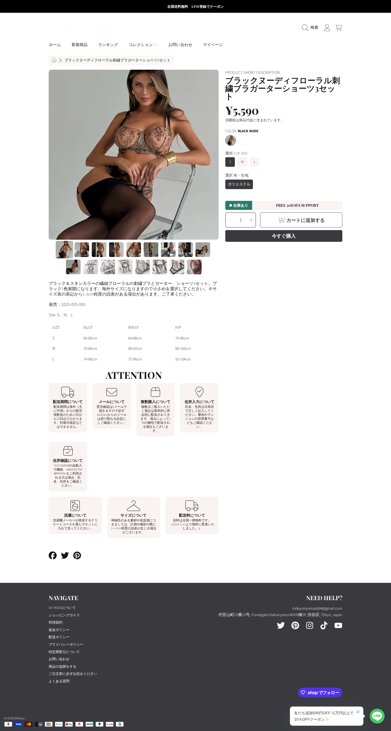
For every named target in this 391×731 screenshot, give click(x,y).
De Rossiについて (62, 607)
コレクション (141, 45)
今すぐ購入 (284, 235)
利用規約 (56, 622)
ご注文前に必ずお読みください (73, 673)
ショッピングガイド (64, 615)
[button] (311, 28)
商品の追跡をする (62, 666)
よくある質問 (59, 681)
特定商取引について (64, 652)
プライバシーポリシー (66, 644)
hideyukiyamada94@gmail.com (317, 608)
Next (213, 154)
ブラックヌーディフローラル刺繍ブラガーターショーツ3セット (117, 60)
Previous (54, 154)
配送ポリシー (59, 637)
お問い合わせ (59, 659)
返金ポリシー (59, 630)
